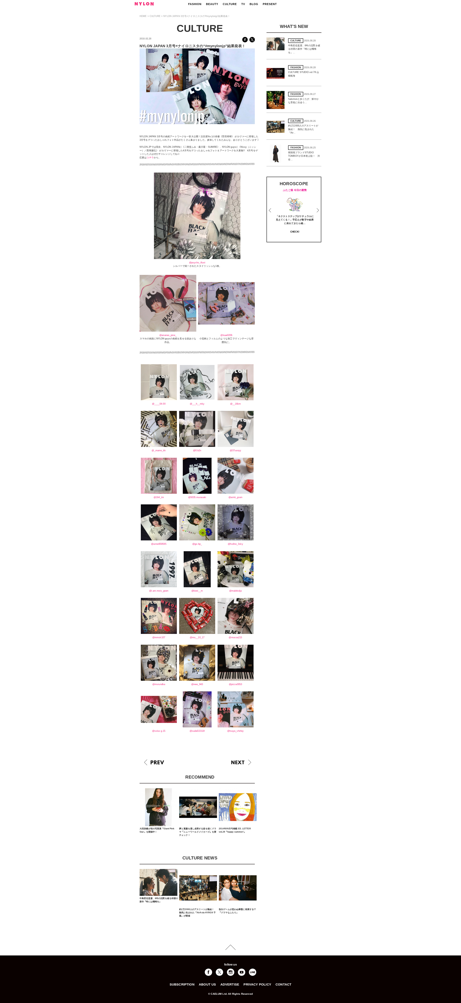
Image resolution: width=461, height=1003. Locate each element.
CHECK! (294, 231)
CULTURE (230, 4)
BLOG (254, 4)
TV (243, 4)
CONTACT (283, 984)
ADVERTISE (229, 984)
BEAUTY (212, 4)
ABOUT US (207, 984)
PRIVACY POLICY (257, 984)
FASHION (195, 4)
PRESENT (270, 4)
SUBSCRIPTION (182, 984)
